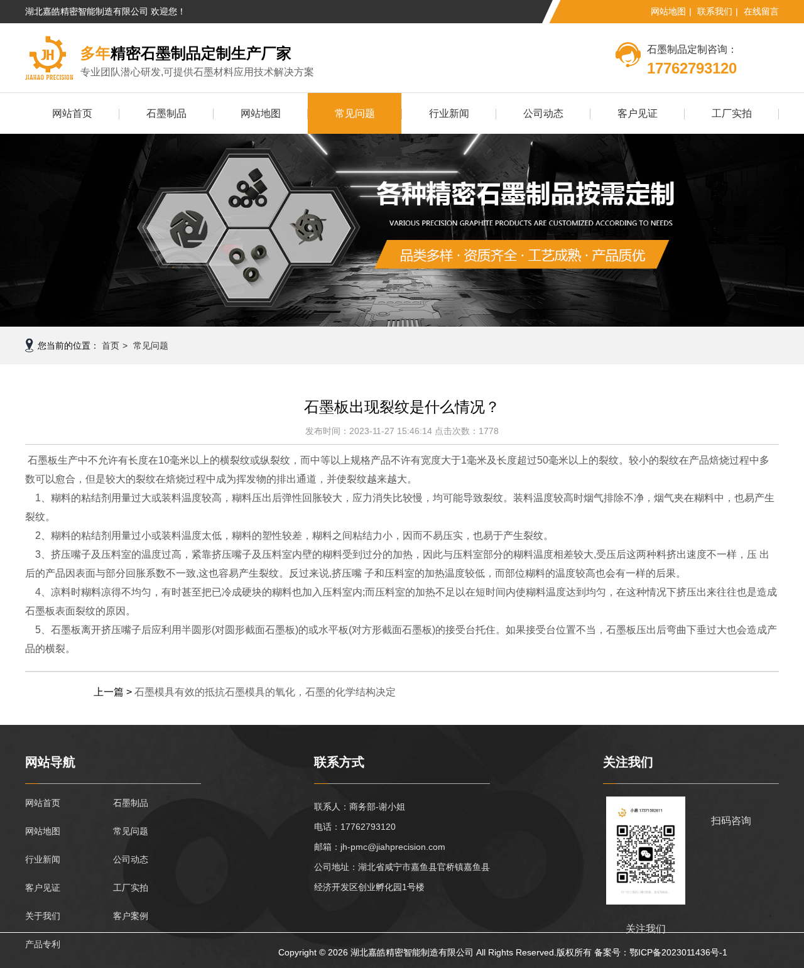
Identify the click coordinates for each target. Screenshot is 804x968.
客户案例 (130, 916)
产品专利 (42, 944)
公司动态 (543, 113)
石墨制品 (166, 113)
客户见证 (637, 113)
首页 (110, 345)
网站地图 (668, 11)
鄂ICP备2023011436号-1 (678, 952)
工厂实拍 (732, 113)
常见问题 (355, 113)
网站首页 (72, 113)
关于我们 (42, 916)
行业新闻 (449, 113)
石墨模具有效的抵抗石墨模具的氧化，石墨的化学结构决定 (265, 692)
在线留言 (761, 11)
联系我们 (714, 11)
